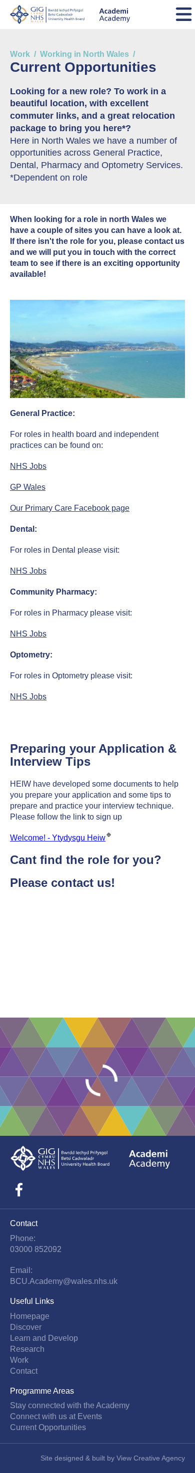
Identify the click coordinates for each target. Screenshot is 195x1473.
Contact (24, 1371)
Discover (26, 1327)
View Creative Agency (150, 1458)
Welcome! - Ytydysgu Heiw (58, 837)
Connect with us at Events (56, 1416)
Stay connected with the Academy (70, 1405)
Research (27, 1349)
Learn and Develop (44, 1338)
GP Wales (28, 487)
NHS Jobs (28, 466)
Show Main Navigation (183, 14)
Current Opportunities (48, 1427)
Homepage (30, 1316)
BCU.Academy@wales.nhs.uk (64, 1281)
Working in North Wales (84, 54)
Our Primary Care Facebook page (70, 508)
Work (20, 54)
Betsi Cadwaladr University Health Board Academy (70, 14)
